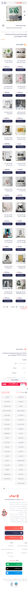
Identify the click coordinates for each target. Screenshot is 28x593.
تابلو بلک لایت (7, 442)
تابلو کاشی (7, 469)
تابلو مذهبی (7, 419)
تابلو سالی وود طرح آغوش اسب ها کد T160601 (21, 215)
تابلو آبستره (21, 401)
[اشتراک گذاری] (24, 15)
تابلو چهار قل (20, 428)
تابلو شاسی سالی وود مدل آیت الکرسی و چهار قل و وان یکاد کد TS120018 (21, 138)
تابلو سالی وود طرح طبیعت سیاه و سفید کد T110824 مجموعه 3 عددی (21, 61)
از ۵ (2, 39)
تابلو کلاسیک (20, 438)
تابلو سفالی (7, 447)
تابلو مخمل (21, 465)
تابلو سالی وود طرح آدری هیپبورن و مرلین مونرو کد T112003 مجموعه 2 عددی (7, 87)
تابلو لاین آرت (21, 415)
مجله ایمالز (10, 546)
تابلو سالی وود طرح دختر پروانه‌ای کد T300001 (8, 267)
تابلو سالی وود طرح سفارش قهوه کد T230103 (21, 267)
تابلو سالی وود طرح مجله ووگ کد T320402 (8, 112)
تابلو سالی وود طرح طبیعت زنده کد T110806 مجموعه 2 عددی (21, 164)
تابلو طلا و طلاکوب (20, 460)
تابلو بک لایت (21, 447)
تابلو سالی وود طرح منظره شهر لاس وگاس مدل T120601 (21, 112)
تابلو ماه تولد (21, 419)
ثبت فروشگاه (24, 553)
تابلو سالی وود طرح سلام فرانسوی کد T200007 (21, 87)
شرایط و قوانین (9, 553)
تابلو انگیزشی (21, 397)
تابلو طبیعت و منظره (7, 410)
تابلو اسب (7, 397)
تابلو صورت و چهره (21, 410)
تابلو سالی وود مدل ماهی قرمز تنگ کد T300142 (8, 241)
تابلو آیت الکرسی (21, 424)
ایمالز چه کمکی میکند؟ (22, 546)
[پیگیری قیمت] (24, 11)
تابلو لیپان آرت (7, 415)
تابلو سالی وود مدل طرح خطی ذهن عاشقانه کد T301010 (7, 164)
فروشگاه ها (24, 549)
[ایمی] (4, 512)
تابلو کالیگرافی (7, 433)
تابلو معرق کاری (7, 474)
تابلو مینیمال (7, 428)
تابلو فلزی (7, 460)
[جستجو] (2, 3)
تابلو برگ (21, 406)
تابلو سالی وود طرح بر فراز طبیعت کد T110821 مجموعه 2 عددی (21, 190)
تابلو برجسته (7, 401)
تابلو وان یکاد (7, 424)
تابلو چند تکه (7, 465)
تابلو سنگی (21, 451)
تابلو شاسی (21, 456)
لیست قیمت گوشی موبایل (7, 549)
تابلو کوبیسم (21, 442)
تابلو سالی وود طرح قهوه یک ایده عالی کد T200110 (21, 241)
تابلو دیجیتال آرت (7, 406)
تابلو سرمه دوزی (21, 483)
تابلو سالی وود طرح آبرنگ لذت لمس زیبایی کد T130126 (8, 61)
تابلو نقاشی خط (7, 478)
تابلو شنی (7, 456)
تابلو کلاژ (7, 438)
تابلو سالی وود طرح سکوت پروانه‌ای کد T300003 (8, 138)
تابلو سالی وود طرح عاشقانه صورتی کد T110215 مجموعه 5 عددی (8, 215)
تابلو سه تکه (7, 451)
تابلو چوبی (21, 469)
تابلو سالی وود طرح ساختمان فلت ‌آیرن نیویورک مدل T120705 (8, 292)
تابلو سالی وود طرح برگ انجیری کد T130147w (21, 292)
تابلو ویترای (21, 474)
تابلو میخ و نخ (21, 478)
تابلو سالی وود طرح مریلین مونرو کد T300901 (8, 190)
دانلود (14, 560)
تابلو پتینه (21, 433)
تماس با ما (11, 556)
